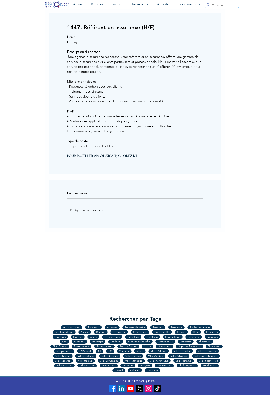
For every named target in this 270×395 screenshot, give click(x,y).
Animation (93, 327)
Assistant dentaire (135, 327)
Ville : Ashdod (158, 351)
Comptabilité (162, 332)
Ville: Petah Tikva (208, 360)
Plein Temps (59, 346)
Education (212, 332)
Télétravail (85, 351)
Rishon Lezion (104, 346)
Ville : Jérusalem (207, 351)
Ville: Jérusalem (109, 360)
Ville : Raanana (110, 356)
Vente (140, 351)
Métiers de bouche (139, 341)
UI (99, 351)
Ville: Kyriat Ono (159, 360)
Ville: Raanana (64, 365)
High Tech (133, 336)
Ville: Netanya (183, 360)
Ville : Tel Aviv (133, 356)
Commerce (119, 332)
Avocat (85, 332)
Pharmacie (205, 341)
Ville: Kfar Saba (133, 360)
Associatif (158, 327)
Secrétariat (164, 346)
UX (110, 351)
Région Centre (128, 346)
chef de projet (187, 365)
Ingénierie (193, 336)
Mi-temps (97, 341)
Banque (100, 332)
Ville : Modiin (62, 356)
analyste (145, 365)
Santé (147, 346)
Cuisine (181, 332)
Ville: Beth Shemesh (206, 356)
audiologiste (164, 365)
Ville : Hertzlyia (182, 351)
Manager (79, 341)
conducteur (209, 365)
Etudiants (60, 336)
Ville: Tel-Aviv (87, 365)
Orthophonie (165, 341)
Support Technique (189, 346)
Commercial (140, 332)
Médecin (116, 341)
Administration (71, 327)
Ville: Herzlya (85, 360)
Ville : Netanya (86, 356)
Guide (93, 336)
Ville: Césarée (63, 360)
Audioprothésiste (200, 327)
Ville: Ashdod (155, 356)
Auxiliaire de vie (64, 332)
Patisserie (185, 341)
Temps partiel (64, 351)
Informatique (172, 336)
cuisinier (135, 370)
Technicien (214, 346)
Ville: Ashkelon (179, 356)
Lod (64, 341)
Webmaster (108, 365)
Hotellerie (152, 336)
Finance (77, 336)
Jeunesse (212, 336)
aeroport (128, 365)
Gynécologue (112, 336)
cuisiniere (152, 370)
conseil (119, 370)
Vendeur (124, 351)
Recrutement (81, 346)
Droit (196, 332)
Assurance (176, 327)
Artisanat (112, 327)
